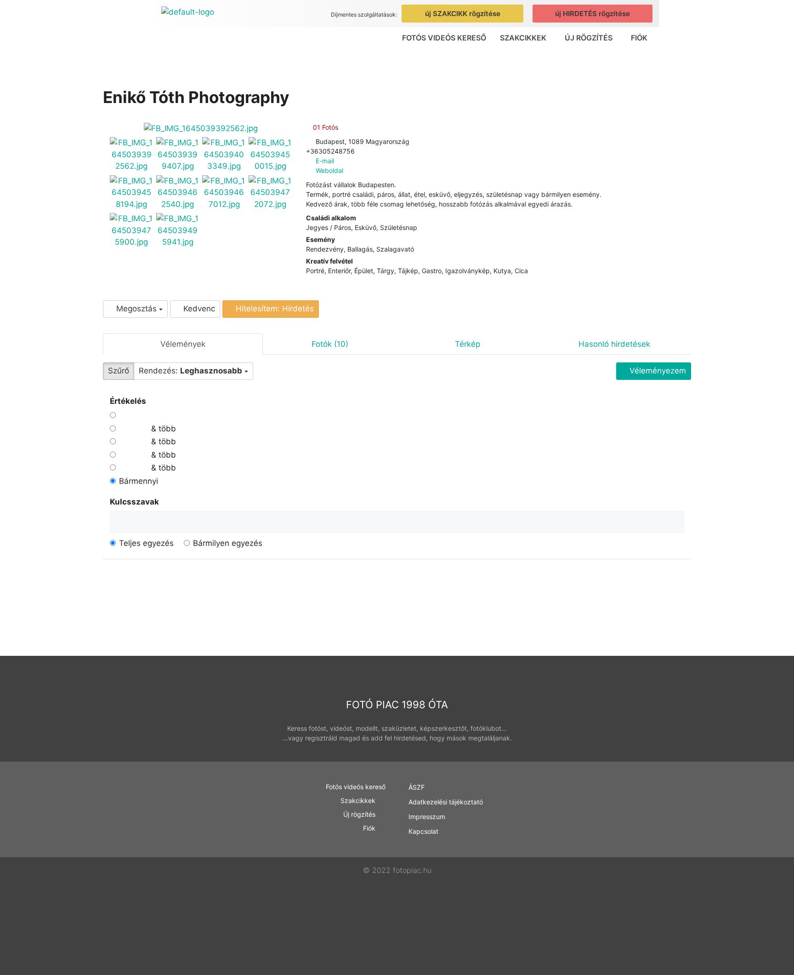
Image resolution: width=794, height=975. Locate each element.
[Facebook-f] (632, 835)
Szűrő (118, 370)
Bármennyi (138, 481)
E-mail (325, 161)
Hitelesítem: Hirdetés (273, 308)
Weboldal (329, 170)
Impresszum (426, 816)
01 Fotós (324, 127)
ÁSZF (416, 787)
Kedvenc (198, 308)
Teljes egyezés (146, 543)
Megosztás (136, 308)
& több (162, 428)
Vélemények (182, 344)
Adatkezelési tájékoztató (445, 802)
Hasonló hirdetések (614, 344)
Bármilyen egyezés (227, 543)
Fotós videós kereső (444, 37)
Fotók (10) (330, 344)
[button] (525, 37)
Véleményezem (656, 370)
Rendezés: (190, 370)
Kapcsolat (423, 831)
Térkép (467, 344)
